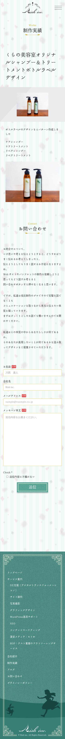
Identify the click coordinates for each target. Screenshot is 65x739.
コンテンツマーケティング (25, 630)
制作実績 (12, 663)
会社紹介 (12, 656)
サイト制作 (16, 597)
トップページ (14, 572)
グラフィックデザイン (22, 610)
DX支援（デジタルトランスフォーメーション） (33, 588)
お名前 (7, 366)
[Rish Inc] (32, 7)
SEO (12, 623)
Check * (7, 472)
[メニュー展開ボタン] (58, 7)
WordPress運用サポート (24, 617)
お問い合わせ (14, 676)
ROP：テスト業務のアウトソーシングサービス (33, 646)
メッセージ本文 (12, 410)
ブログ (11, 669)
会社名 (7, 381)
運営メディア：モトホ (22, 636)
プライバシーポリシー (19, 683)
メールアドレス (12, 396)
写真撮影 (15, 603)
